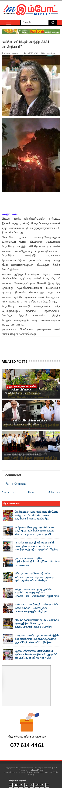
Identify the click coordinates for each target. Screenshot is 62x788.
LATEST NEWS (32, 53)
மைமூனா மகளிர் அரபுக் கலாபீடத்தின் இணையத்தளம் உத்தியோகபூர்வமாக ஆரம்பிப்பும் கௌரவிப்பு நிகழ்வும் (37, 639)
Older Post (54, 492)
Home (31, 492)
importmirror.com (10, 772)
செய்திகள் (51, 53)
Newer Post (8, 492)
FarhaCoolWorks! (36, 770)
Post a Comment (16, 484)
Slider (43, 53)
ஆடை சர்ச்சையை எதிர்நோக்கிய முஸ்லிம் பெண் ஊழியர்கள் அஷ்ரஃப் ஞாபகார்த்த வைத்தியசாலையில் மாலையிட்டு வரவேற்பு (36, 656)
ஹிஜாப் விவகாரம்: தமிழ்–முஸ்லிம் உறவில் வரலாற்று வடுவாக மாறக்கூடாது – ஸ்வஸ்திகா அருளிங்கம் (37, 593)
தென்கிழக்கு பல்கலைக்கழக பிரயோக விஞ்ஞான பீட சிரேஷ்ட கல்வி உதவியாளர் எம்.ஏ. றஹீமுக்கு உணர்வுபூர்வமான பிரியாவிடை (36, 517)
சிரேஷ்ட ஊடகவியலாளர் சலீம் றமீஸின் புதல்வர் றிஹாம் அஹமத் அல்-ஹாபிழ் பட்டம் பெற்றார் (34, 577)
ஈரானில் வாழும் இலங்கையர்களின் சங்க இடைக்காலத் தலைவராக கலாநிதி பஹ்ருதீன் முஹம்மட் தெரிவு (36, 546)
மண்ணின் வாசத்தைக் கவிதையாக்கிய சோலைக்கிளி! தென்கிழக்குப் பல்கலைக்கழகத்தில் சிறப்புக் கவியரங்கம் (37, 610)
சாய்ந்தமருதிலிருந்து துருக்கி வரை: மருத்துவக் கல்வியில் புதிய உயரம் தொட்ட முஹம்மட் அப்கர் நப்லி (35, 531)
